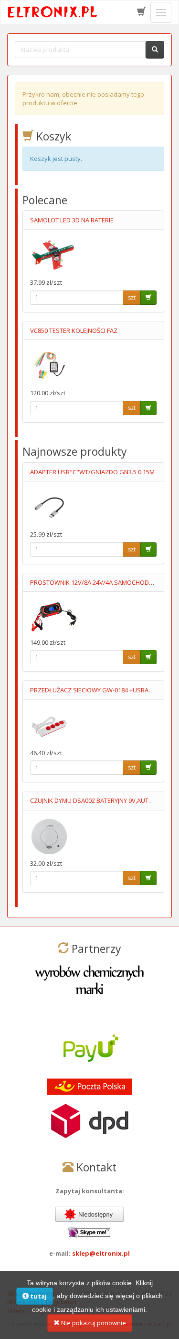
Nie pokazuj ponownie (93, 1323)
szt (132, 297)
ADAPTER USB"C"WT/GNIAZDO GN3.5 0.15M (92, 472)
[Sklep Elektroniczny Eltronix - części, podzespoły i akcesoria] (52, 12)
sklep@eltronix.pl (101, 1253)
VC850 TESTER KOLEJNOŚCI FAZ (73, 330)
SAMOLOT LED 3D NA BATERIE (72, 220)
